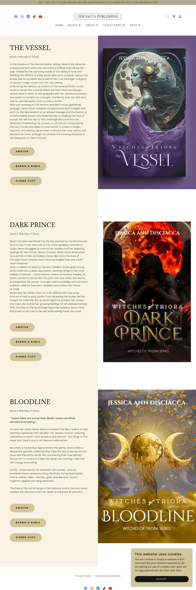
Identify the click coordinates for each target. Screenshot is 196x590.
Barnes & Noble (28, 166)
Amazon (22, 151)
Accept (161, 579)
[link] (16, 17)
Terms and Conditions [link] (107, 576)
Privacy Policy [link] (83, 576)
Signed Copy (26, 180)
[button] (180, 17)
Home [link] (59, 25)
